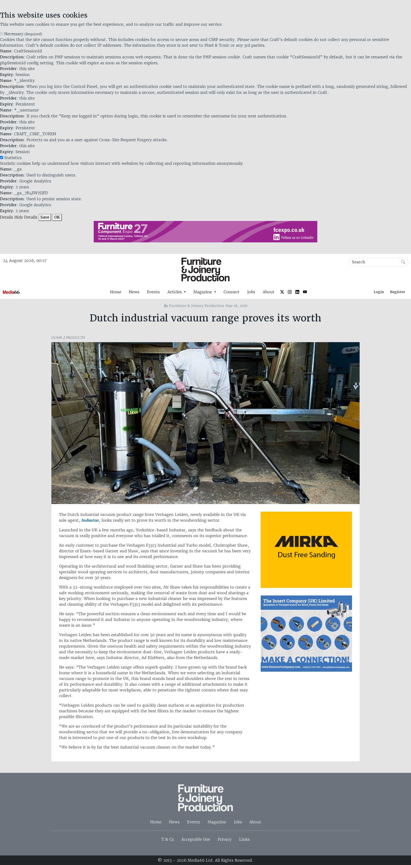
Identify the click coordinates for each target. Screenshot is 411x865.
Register (397, 292)
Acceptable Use (195, 839)
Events (153, 292)
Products (75, 337)
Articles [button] (175, 292)
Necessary (23, 33)
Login (379, 292)
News (134, 292)
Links (244, 839)
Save (44, 217)
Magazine (217, 822)
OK (57, 217)
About (268, 292)
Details (6, 217)
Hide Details (25, 217)
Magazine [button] (203, 292)
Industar (90, 520)
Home (115, 292)
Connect (232, 292)
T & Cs (167, 839)
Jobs (251, 292)
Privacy (224, 839)
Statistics (13, 157)
